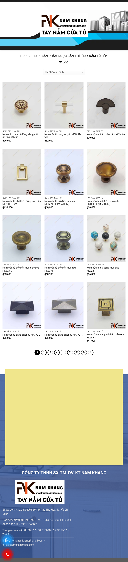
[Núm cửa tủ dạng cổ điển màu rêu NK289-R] (106, 305)
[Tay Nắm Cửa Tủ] (64, 25)
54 (84, 352)
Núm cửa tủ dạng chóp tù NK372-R (63, 334)
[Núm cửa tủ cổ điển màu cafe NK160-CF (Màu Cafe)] (106, 172)
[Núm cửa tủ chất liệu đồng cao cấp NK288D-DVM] (21, 172)
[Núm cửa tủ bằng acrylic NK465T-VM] (63, 105)
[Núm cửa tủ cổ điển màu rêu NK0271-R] (63, 238)
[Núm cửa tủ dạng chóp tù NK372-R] (63, 305)
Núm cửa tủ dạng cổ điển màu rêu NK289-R (105, 336)
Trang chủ (28, 56)
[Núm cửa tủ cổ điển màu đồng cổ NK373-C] (21, 238)
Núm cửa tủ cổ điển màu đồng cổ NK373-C (20, 269)
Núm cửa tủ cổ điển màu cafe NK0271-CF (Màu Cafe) (60, 203)
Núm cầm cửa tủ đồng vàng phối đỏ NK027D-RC (20, 136)
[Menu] (4, 25)
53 (77, 352)
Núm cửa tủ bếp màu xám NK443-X (106, 134)
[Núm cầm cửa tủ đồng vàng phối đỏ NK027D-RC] (21, 105)
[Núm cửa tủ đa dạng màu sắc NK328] (106, 238)
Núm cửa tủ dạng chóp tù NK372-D (21, 334)
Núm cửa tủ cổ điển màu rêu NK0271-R (60, 269)
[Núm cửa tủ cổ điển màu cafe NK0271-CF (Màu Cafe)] (63, 172)
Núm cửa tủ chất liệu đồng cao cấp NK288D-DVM (21, 203)
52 (70, 352)
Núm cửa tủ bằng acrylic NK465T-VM (62, 136)
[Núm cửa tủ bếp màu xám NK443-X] (106, 105)
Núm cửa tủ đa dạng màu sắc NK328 (103, 269)
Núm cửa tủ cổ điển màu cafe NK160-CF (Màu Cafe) (103, 203)
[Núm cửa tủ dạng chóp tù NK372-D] (21, 305)
